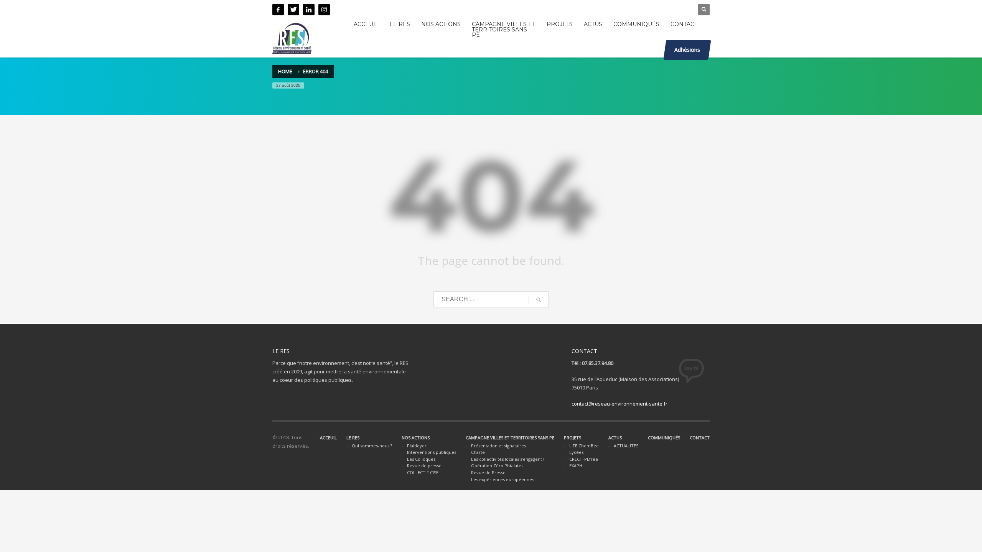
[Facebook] (278, 9)
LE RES (352, 437)
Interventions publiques (431, 452)
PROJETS (572, 437)
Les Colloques (421, 459)
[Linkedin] (309, 9)
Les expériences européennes (502, 479)
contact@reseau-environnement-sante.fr (619, 403)
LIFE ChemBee (584, 446)
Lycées (576, 452)
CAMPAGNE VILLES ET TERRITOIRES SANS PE (510, 437)
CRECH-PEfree (583, 459)
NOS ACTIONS (416, 437)
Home (285, 71)
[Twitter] (293, 9)
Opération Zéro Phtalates (497, 465)
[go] (539, 300)
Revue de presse (424, 465)
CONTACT (700, 437)
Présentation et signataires (498, 446)
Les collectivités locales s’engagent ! (507, 459)
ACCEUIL (328, 437)
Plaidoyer (417, 446)
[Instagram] (324, 9)
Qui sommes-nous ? (372, 446)
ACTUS (615, 437)
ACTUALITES (626, 446)
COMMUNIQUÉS (664, 437)
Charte (478, 452)
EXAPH (575, 465)
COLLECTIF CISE (422, 472)
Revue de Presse (488, 472)
